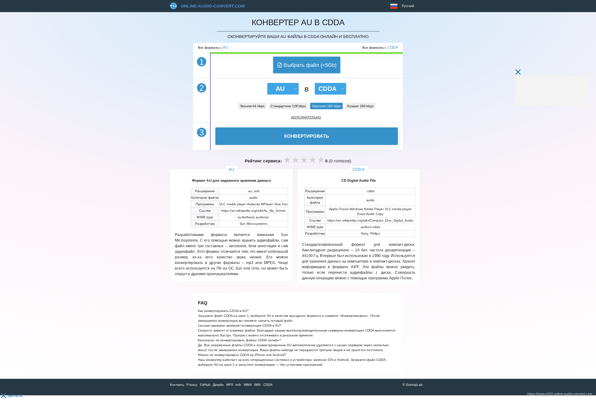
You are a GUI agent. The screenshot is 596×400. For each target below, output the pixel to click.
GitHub (205, 384)
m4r (238, 384)
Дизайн (218, 384)
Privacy (191, 384)
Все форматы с (213, 47)
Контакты (177, 384)
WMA (248, 384)
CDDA (268, 384)
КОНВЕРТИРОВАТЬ (306, 136)
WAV (257, 384)
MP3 (229, 384)
